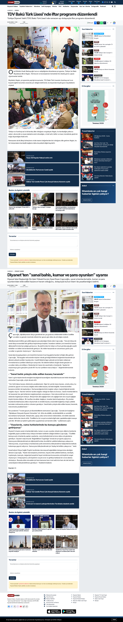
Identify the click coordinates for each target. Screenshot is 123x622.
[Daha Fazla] (104, 23)
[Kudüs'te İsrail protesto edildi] (20, 220)
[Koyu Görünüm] (112, 6)
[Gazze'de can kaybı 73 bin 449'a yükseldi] (20, 199)
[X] (14, 606)
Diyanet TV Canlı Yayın (101, 595)
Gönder (12, 254)
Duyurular (74, 6)
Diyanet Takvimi (99, 33)
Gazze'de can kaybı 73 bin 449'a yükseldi (103, 45)
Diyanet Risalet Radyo (79, 598)
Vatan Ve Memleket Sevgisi (102, 37)
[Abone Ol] (114, 23)
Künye (74, 602)
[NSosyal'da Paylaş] (90, 23)
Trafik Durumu (50, 600)
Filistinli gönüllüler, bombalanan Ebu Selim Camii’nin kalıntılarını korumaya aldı (65, 209)
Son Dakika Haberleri (52, 606)
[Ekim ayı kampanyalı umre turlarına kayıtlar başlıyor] (20, 542)
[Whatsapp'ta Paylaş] (101, 23)
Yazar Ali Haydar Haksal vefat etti (66, 529)
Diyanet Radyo (77, 597)
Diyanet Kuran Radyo (100, 597)
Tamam (114, 619)
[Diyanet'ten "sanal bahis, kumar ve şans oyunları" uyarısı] (43, 311)
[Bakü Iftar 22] (43, 108)
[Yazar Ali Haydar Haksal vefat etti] (67, 521)
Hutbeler (66, 6)
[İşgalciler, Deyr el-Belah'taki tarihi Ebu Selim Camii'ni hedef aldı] (67, 220)
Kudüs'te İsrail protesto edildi (18, 227)
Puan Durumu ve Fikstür (52, 602)
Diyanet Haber (12, 6)
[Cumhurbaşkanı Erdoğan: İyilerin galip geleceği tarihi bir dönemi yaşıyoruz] (20, 521)
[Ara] (115, 2)
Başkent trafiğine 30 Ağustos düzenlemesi (102, 62)
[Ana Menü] (114, 6)
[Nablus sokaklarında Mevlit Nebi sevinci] (43, 220)
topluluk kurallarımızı (24, 260)
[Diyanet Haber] (13, 2)
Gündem (37, 6)
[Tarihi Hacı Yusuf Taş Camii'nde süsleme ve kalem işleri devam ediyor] (67, 542)
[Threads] (26, 606)
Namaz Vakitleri (50, 598)
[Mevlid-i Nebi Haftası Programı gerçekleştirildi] (43, 521)
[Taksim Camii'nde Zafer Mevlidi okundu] (43, 542)
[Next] (8, 606)
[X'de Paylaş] (98, 23)
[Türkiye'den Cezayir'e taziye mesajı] (43, 199)
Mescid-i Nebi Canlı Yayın (80, 600)
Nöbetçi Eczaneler (51, 595)
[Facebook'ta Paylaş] (95, 23)
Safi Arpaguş (46, 6)
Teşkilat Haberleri (25, 6)
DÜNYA (17, 10)
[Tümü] (113, 29)
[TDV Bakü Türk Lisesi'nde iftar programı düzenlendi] (43, 48)
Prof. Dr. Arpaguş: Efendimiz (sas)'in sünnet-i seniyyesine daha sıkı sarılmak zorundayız (103, 79)
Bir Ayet (97, 67)
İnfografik (95, 6)
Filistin (54, 6)
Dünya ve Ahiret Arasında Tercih (104, 70)
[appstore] (54, 611)
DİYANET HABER (19, 271)
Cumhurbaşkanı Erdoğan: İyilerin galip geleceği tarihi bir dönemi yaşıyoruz (19, 531)
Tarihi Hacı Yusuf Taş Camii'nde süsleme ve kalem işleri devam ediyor (65, 551)
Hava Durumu (49, 597)
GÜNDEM (97, 58)
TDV (59, 6)
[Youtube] (20, 606)
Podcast (103, 6)
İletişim (97, 600)
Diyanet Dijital (77, 595)
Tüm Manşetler (50, 604)
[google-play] (69, 611)
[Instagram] (17, 606)
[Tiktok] (23, 606)
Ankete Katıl (87, 200)
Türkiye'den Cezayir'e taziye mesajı (103, 54)
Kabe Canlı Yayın (99, 598)
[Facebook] (11, 606)
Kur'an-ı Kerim (85, 6)
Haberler (10, 10)
